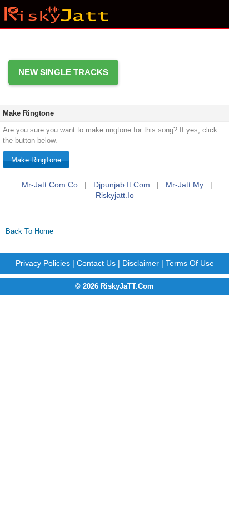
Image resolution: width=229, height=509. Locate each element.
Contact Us (96, 263)
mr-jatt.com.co (50, 184)
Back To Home (29, 231)
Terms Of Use (190, 263)
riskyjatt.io (115, 195)
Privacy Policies (43, 263)
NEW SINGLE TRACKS (63, 72)
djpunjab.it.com (121, 184)
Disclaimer (140, 263)
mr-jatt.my (184, 184)
